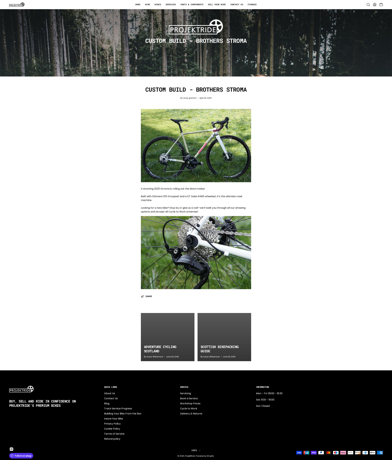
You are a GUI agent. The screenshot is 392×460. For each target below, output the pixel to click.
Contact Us (111, 398)
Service (184, 387)
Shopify (210, 456)
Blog (106, 403)
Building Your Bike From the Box (122, 413)
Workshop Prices (190, 403)
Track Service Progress (118, 408)
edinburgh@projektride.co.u (272, 432)
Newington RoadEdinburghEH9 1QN (266, 422)
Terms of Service (114, 434)
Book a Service (189, 398)
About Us (109, 393)
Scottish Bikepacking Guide (220, 349)
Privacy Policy (112, 423)
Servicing (185, 393)
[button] (368, 4)
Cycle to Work (188, 408)
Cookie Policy (112, 428)
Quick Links (110, 387)
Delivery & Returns (191, 413)
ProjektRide (190, 456)
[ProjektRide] (16, 4)
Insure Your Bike (113, 418)
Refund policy (112, 439)
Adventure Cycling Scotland (160, 349)
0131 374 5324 (264, 412)
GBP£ (194, 450)
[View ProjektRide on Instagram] (11, 449)
